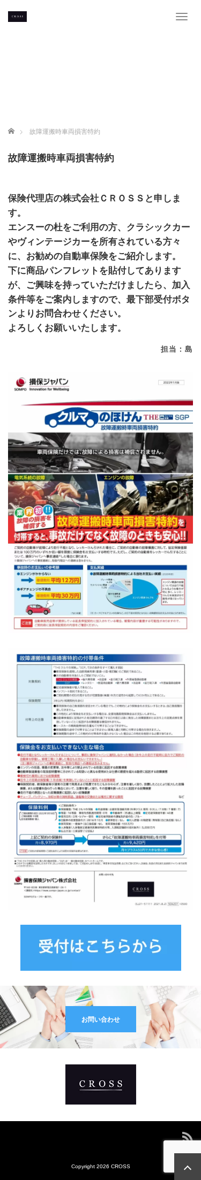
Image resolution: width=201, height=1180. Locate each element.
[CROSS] (17, 16)
